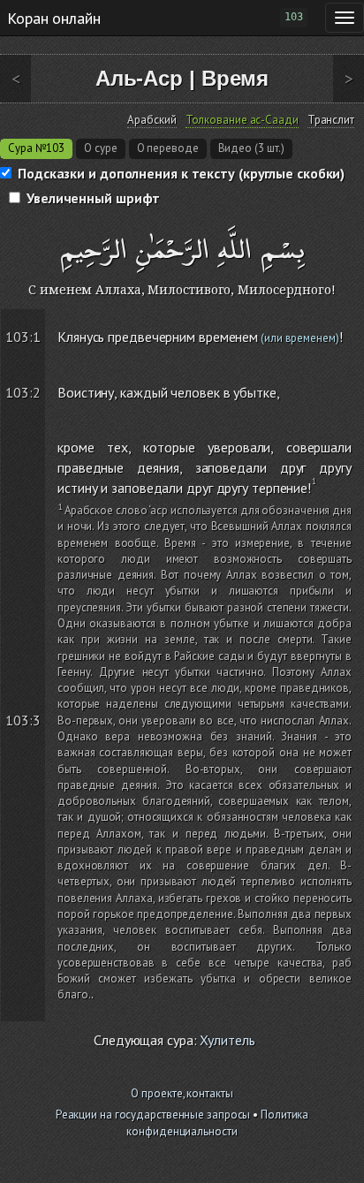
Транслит (330, 120)
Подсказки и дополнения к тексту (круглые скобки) (181, 173)
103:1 (23, 336)
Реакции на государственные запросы (153, 1114)
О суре (100, 147)
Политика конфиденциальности (217, 1123)
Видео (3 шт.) (251, 147)
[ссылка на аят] (36, 320)
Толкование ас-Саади (242, 120)
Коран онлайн (54, 17)
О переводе (168, 147)
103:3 (23, 720)
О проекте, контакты (181, 1093)
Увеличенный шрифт (93, 198)
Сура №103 (36, 147)
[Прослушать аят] (354, 320)
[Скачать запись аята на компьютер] (353, 354)
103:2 (23, 392)
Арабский (151, 120)
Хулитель (227, 1040)
